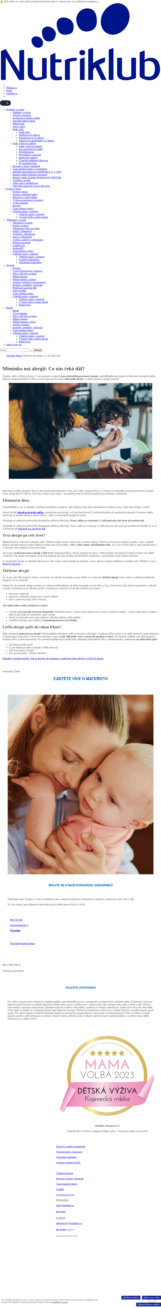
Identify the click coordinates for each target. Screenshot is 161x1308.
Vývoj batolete (20, 313)
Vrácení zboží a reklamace (69, 1152)
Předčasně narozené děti (24, 288)
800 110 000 (16, 920)
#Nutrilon (15, 930)
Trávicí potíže (19, 290)
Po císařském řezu (28, 163)
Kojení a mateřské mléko (25, 194)
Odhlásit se (11, 93)
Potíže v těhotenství (22, 231)
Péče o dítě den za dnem (25, 273)
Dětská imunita (20, 276)
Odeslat (37, 350)
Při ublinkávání (26, 152)
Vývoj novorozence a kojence (27, 271)
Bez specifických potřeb (31, 149)
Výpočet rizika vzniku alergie (33, 217)
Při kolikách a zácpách (30, 155)
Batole (9, 307)
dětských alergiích (11, 564)
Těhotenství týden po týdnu (26, 228)
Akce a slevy (19, 126)
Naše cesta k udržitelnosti (25, 183)
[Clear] (31, 350)
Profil (9, 90)
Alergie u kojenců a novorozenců (29, 282)
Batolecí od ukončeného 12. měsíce (36, 140)
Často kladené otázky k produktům (30, 169)
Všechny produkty (22, 115)
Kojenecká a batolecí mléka (26, 118)
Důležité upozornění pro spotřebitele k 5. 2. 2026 (37, 171)
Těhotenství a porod (16, 220)
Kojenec (10, 265)
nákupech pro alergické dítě (31, 528)
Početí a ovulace (21, 225)
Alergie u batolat (21, 324)
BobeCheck (25, 305)
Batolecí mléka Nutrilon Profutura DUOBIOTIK (37, 177)
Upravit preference (151, 1298)
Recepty (17, 205)
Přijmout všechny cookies (148, 1304)
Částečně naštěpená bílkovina (33, 160)
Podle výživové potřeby (24, 143)
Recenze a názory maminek (26, 166)
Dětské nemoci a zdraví (24, 279)
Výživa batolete (20, 203)
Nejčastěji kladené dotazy (22, 943)
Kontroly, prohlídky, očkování (27, 285)
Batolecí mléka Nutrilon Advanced (30, 174)
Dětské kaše (19, 123)
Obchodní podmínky (66, 1157)
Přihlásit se (11, 88)
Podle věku (18, 129)
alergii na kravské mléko (30, 512)
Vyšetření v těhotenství (24, 234)
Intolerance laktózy (28, 157)
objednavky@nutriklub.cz (69, 1223)
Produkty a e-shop (15, 109)
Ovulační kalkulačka (29, 259)
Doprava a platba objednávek (70, 1146)
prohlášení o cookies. (60, 1302)
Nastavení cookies (64, 1168)
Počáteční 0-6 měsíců (29, 135)
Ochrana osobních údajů (68, 1162)
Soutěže (60, 1189)
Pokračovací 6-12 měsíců (31, 138)
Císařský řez (19, 245)
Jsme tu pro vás (14, 344)
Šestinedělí (18, 248)
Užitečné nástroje (64, 1173)
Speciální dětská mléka (24, 121)
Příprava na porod (21, 242)
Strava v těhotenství (22, 237)
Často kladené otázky (23, 208)
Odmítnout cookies (131, 1298)
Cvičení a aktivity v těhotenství (28, 239)
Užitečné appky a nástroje (25, 211)
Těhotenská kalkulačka (30, 262)
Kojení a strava (13, 188)
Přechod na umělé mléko (25, 197)
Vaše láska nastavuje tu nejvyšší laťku (31, 186)
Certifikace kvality (22, 180)
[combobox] (14, 350)
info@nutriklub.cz (19, 925)
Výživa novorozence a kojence (28, 200)
